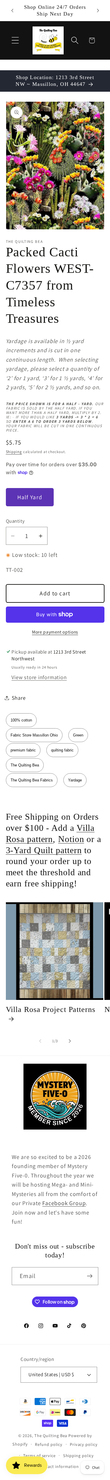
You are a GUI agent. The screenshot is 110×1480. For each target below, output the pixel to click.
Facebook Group (64, 1203)
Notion (71, 839)
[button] (15, 40)
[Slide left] (40, 1041)
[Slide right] (69, 1041)
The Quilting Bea (25, 765)
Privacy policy (84, 1444)
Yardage (75, 780)
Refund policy (48, 1444)
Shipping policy (78, 1455)
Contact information (58, 1466)
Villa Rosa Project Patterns (50, 1009)
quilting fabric (62, 750)
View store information (39, 677)
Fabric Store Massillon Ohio (34, 735)
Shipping (14, 451)
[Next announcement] (98, 10)
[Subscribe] (89, 1276)
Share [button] (19, 697)
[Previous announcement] (12, 10)
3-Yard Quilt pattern (44, 850)
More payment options (55, 632)
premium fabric (23, 750)
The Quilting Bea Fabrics (32, 780)
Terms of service (39, 1455)
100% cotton (21, 720)
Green (78, 735)
